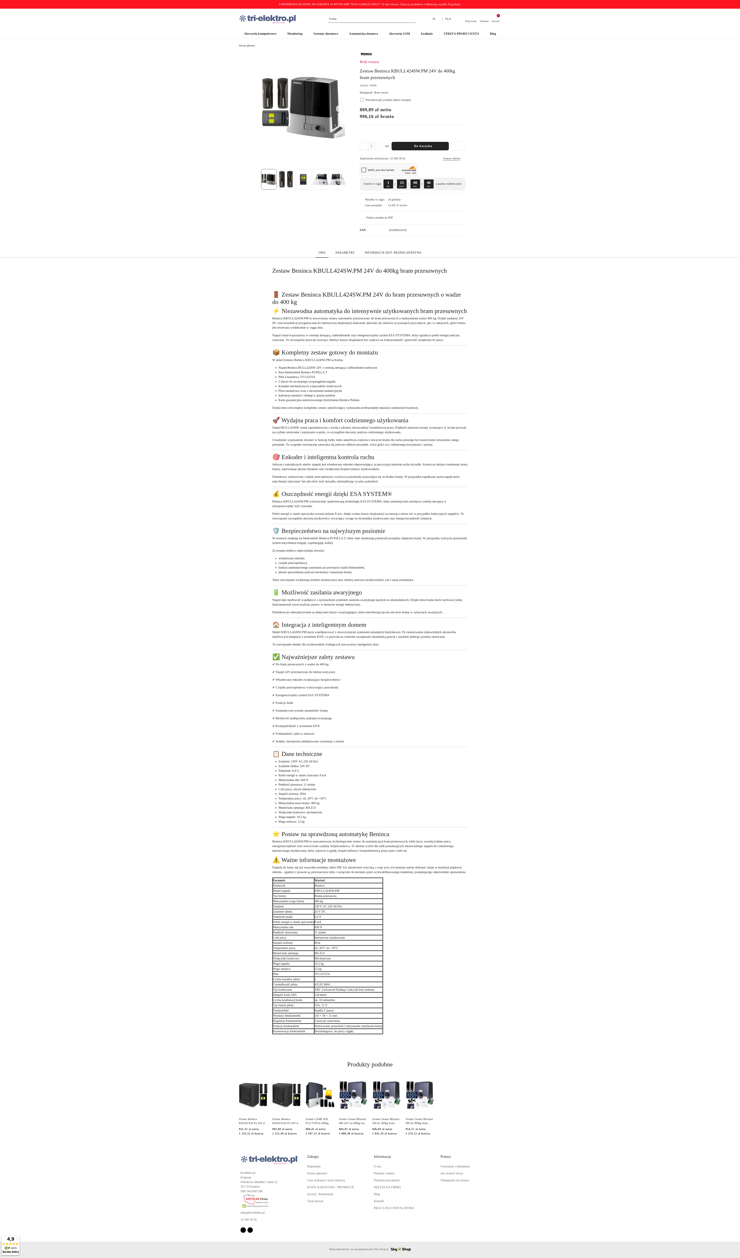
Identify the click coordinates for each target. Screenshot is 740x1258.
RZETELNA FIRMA (387, 1187)
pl (434, 19)
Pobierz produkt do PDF (379, 217)
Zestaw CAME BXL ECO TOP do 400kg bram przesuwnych (317, 1121)
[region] (412, 184)
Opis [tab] (322, 252)
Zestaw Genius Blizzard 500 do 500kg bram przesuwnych (385, 1121)
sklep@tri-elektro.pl (252, 1212)
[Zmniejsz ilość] (363, 146)
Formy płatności (317, 1173)
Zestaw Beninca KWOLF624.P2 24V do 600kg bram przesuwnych (285, 1121)
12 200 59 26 (248, 1219)
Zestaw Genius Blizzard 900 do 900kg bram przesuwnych (419, 1121)
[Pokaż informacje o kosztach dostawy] (410, 205)
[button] (339, 108)
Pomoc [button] (446, 1156)
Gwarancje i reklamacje (455, 1166)
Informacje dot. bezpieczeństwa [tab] (393, 252)
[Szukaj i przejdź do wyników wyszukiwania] (413, 19)
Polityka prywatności (387, 1180)
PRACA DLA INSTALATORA (394, 1208)
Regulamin (314, 1166)
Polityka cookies (384, 1173)
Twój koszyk (315, 1201)
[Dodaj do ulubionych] (458, 146)
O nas (377, 1166)
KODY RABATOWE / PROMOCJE (330, 1187)
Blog (377, 1194)
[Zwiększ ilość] (380, 146)
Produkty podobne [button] (370, 1064)
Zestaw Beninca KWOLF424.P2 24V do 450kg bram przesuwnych (252, 1121)
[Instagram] (250, 1230)
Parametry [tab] (345, 252)
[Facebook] (243, 1230)
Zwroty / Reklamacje (320, 1194)
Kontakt (379, 1201)
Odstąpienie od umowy (455, 1180)
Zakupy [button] (313, 1156)
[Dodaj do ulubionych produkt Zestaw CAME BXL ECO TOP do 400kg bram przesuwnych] (330, 1080)
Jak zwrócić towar (452, 1173)
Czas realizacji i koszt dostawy (326, 1180)
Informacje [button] (382, 1156)
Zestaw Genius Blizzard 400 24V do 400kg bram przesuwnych (353, 1121)
